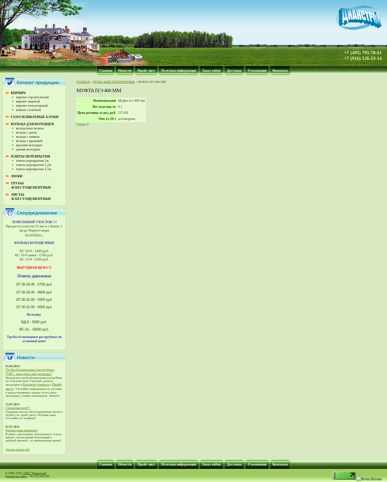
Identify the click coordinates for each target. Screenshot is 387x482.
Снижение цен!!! (18, 408)
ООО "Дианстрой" (35, 473)
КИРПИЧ (18, 93)
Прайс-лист (146, 70)
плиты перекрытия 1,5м (33, 169)
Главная (105, 70)
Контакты (280, 70)
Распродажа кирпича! (22, 430)
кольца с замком (27, 137)
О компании (257, 70)
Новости (124, 70)
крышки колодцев (29, 145)
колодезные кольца (30, 128)
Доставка (234, 70)
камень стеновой (28, 110)
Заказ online (211, 70)
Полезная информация (178, 70)
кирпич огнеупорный (32, 105)
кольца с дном (26, 132)
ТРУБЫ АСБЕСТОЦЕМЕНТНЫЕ (31, 185)
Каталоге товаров (36, 384)
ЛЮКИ (16, 176)
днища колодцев (28, 149)
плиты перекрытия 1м (32, 161)
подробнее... (34, 235)
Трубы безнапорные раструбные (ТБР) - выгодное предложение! (30, 372)
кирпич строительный (32, 97)
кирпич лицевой (28, 101)
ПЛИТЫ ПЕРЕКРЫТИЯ (30, 156)
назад (82, 124)
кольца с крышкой (29, 141)
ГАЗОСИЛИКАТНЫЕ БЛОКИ (34, 117)
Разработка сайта (16, 476)
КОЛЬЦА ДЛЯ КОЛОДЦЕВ (32, 124)
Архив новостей (17, 449)
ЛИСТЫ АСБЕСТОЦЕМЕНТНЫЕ (31, 197)
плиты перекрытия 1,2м (33, 165)
